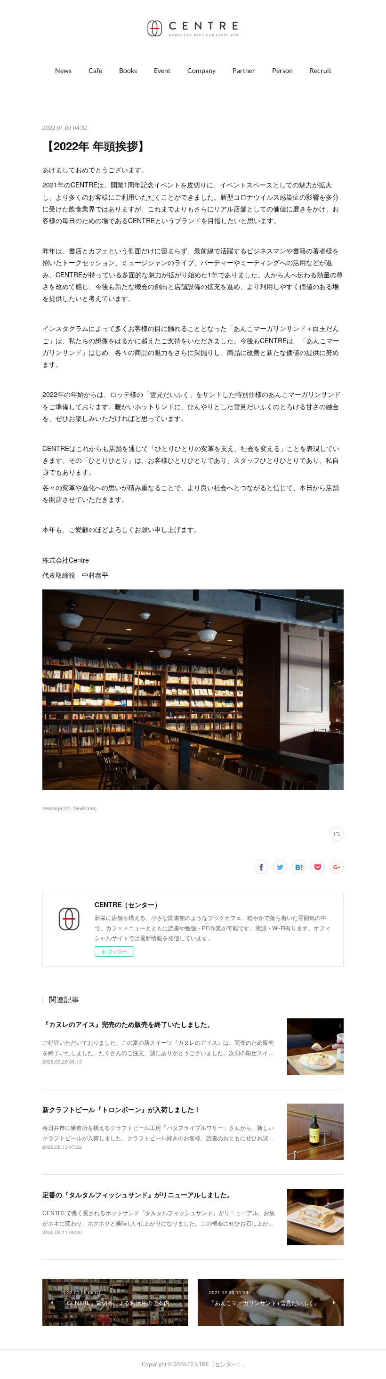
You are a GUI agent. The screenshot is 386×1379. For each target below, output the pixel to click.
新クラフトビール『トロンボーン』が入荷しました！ (121, 1109)
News (63, 70)
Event (162, 70)
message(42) (56, 808)
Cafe (95, 70)
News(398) (84, 808)
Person (282, 70)
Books (128, 70)
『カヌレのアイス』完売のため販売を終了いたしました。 (128, 1024)
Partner (244, 70)
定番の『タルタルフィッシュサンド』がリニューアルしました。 (137, 1194)
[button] (63, 70)
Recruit (320, 70)
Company (201, 70)
